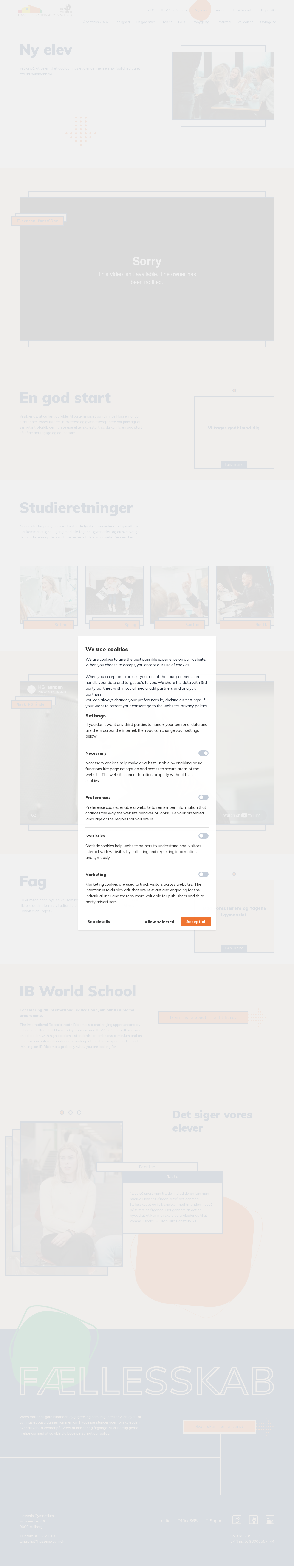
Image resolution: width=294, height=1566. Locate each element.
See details (98, 921)
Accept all (196, 921)
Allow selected (159, 921)
